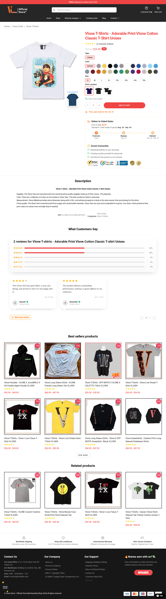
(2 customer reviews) (104, 44)
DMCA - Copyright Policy (55, 573)
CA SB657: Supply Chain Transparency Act (62, 577)
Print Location (91, 84)
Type (87, 53)
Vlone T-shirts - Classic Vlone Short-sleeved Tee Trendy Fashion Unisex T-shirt (143, 515)
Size (87, 76)
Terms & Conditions (53, 566)
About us (48, 562)
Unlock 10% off (5, 587)
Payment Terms (91, 566)
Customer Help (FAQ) (93, 577)
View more (83, 455)
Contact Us (89, 573)
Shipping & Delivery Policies (96, 562)
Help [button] (161, 596)
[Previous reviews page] (141, 317)
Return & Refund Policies (95, 569)
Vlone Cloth (18, 26)
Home (7, 26)
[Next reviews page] (154, 317)
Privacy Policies (51, 569)
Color (87, 62)
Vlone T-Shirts (32, 26)
